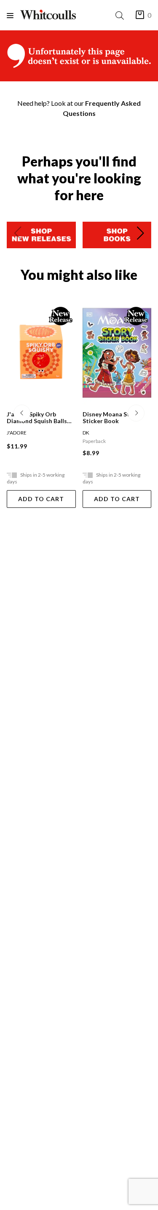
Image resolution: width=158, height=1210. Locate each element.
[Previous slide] (17, 234)
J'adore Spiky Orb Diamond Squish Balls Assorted (37, 417)
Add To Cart (41, 498)
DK (86, 432)
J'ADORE (17, 432)
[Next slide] (140, 234)
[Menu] (13, 15)
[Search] (121, 15)
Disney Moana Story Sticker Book (111, 417)
